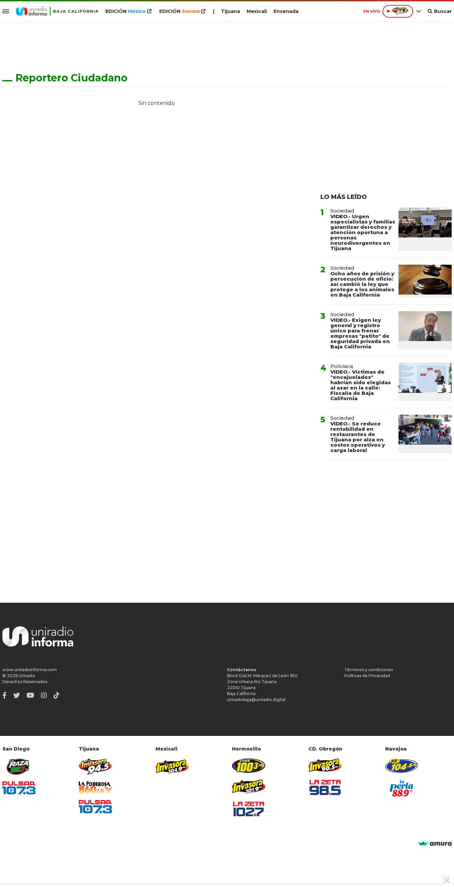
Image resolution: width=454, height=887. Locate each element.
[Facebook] (4, 695)
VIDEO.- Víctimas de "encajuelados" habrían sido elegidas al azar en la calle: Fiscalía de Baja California (360, 385)
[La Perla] (401, 788)
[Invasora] (19, 766)
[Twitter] (16, 695)
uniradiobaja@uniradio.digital (256, 699)
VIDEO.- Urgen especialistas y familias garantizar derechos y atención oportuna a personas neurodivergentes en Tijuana (362, 232)
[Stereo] (248, 765)
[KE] (401, 765)
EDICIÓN (125, 11)
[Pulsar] (19, 787)
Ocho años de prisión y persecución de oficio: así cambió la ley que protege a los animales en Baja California (362, 284)
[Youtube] (30, 695)
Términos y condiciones (368, 669)
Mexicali (257, 11)
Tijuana (230, 11)
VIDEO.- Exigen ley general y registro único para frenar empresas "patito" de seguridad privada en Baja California (360, 333)
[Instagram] (44, 695)
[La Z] (248, 809)
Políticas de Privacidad (367, 675)
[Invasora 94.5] (95, 766)
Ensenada (286, 11)
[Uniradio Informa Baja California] (57, 11)
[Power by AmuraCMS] (435, 844)
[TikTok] (56, 695)
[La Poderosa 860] (95, 787)
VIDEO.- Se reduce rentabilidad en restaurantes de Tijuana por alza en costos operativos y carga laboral (357, 436)
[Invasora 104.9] (172, 766)
